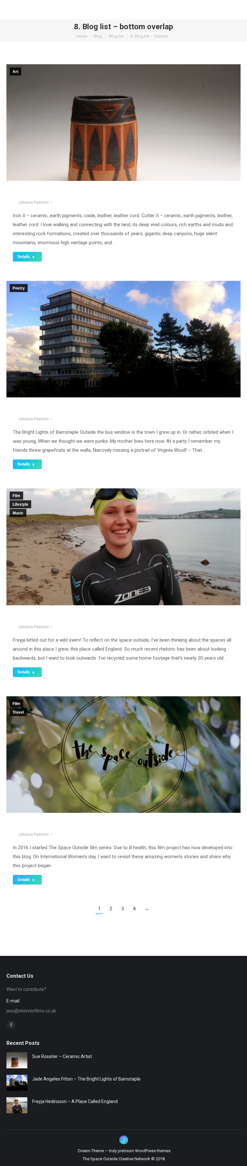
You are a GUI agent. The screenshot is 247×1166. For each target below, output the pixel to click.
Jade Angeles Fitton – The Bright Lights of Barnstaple (92, 409)
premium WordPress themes (144, 1150)
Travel (18, 712)
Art (15, 71)
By (31, 202)
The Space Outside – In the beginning (67, 824)
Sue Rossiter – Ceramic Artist (57, 192)
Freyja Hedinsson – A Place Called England (76, 617)
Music (18, 513)
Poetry (19, 288)
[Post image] (16, 1060)
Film (16, 496)
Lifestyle (20, 504)
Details (23, 256)
